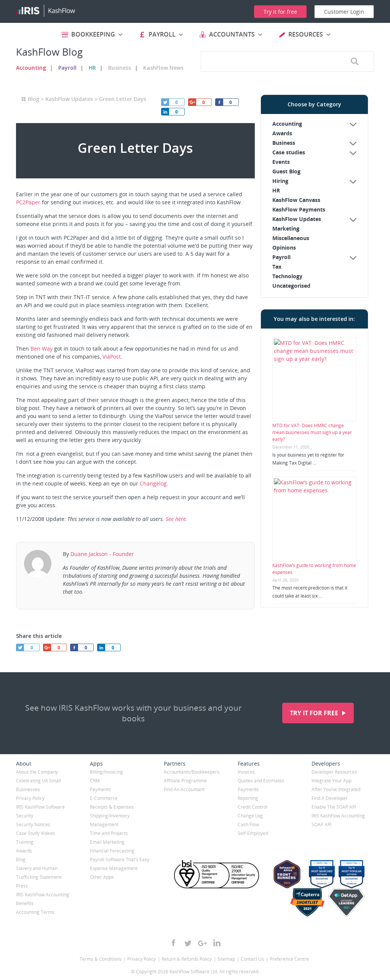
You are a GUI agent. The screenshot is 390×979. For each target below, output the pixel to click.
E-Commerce (104, 798)
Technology (287, 276)
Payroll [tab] (281, 257)
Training (25, 842)
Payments (100, 789)
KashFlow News (163, 67)
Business (119, 67)
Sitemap (226, 959)
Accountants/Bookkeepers (191, 772)
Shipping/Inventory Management (109, 820)
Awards (282, 133)
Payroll (67, 67)
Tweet (165, 102)
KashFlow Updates (69, 99)
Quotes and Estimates (261, 780)
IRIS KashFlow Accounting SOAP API (338, 820)
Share (165, 111)
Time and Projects (109, 833)
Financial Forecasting (112, 851)
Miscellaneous (290, 238)
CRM (95, 780)
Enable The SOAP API (334, 807)
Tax (276, 266)
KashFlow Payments (298, 209)
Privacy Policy (30, 798)
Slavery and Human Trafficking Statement (39, 872)
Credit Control (252, 807)
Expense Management (113, 868)
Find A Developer (330, 798)
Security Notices (33, 824)
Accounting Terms (35, 912)
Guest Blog (286, 171)
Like (219, 102)
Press (22, 886)
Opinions (284, 247)
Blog (33, 99)
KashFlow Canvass (296, 199)
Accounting (31, 67)
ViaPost (111, 356)
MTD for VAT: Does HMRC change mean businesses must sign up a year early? (312, 432)
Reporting (248, 798)
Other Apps (102, 877)
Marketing (285, 228)
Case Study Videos (35, 833)
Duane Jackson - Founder (102, 554)
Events (281, 161)
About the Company (37, 772)
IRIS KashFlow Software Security (40, 811)
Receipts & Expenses (112, 807)
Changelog (153, 483)
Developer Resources (334, 772)
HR (92, 67)
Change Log (250, 815)
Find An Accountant (184, 789)
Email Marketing (107, 842)
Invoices (246, 772)
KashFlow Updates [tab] (296, 219)
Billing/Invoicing (106, 772)
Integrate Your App (332, 780)
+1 (192, 102)
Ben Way (41, 348)
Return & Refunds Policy (186, 959)
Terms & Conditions (100, 959)
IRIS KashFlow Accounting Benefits (42, 899)
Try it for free (315, 713)
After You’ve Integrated (336, 789)
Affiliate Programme (185, 780)
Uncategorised (291, 285)
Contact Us (252, 959)
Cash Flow (248, 824)
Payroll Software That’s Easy (119, 859)
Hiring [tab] (280, 180)
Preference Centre (289, 959)
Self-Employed (253, 833)
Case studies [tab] (288, 152)
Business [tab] (283, 142)
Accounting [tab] (287, 123)
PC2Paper (28, 202)
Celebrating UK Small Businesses (38, 785)
